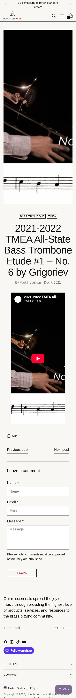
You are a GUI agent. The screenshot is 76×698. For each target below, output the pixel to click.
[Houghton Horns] (12, 15)
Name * (13, 483)
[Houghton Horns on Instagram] (12, 642)
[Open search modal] (54, 16)
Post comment (22, 572)
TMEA (52, 216)
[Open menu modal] (62, 16)
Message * (15, 521)
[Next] (70, 5)
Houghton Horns (37, 694)
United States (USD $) (21, 688)
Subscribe (63, 628)
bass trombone (32, 216)
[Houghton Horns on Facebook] (6, 642)
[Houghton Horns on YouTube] (24, 642)
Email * (12, 502)
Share (16, 436)
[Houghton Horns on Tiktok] (18, 642)
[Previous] (6, 5)
